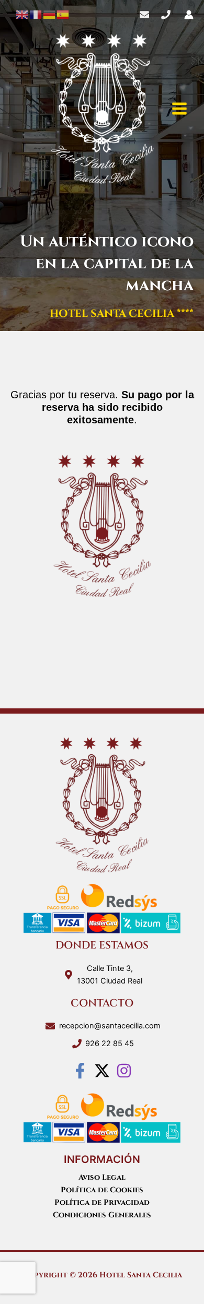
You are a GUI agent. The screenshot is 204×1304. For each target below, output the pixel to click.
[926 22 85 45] (166, 14)
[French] (36, 14)
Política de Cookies (102, 1190)
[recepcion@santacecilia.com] (144, 14)
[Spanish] (63, 14)
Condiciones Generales (102, 1215)
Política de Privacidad (102, 1202)
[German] (49, 14)
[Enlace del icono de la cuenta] (189, 14)
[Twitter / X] (102, 1070)
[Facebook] (80, 1070)
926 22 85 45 (109, 1043)
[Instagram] (124, 1070)
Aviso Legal (102, 1177)
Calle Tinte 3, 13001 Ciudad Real (109, 975)
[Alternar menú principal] (179, 108)
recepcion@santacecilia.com (110, 1025)
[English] (22, 14)
